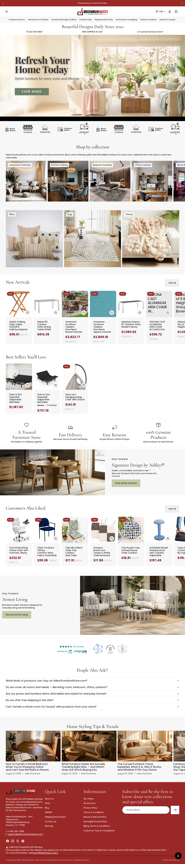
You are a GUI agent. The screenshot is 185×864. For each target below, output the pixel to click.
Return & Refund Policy (95, 816)
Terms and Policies (171, 860)
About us (49, 798)
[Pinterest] (23, 841)
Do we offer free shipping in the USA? (29, 700)
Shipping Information (55, 816)
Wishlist (48, 812)
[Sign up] (175, 810)
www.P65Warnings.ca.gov (45, 852)
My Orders (89, 798)
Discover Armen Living (17, 614)
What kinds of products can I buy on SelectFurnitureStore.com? (46, 680)
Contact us (50, 821)
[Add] (27, 312)
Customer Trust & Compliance (99, 830)
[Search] (6, 11)
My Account (90, 803)
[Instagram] (12, 841)
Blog (47, 807)
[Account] (169, 11)
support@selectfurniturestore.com (25, 834)
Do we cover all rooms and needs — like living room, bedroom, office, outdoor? (56, 687)
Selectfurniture (28, 860)
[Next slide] (182, 3)
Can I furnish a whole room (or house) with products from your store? (51, 706)
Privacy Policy (90, 807)
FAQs (47, 803)
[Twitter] (17, 841)
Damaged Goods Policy (95, 821)
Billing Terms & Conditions (97, 826)
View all (172, 282)
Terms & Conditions (94, 812)
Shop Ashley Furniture (126, 483)
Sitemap (49, 826)
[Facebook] (7, 841)
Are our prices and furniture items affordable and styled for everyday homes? (56, 693)
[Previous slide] (3, 3)
